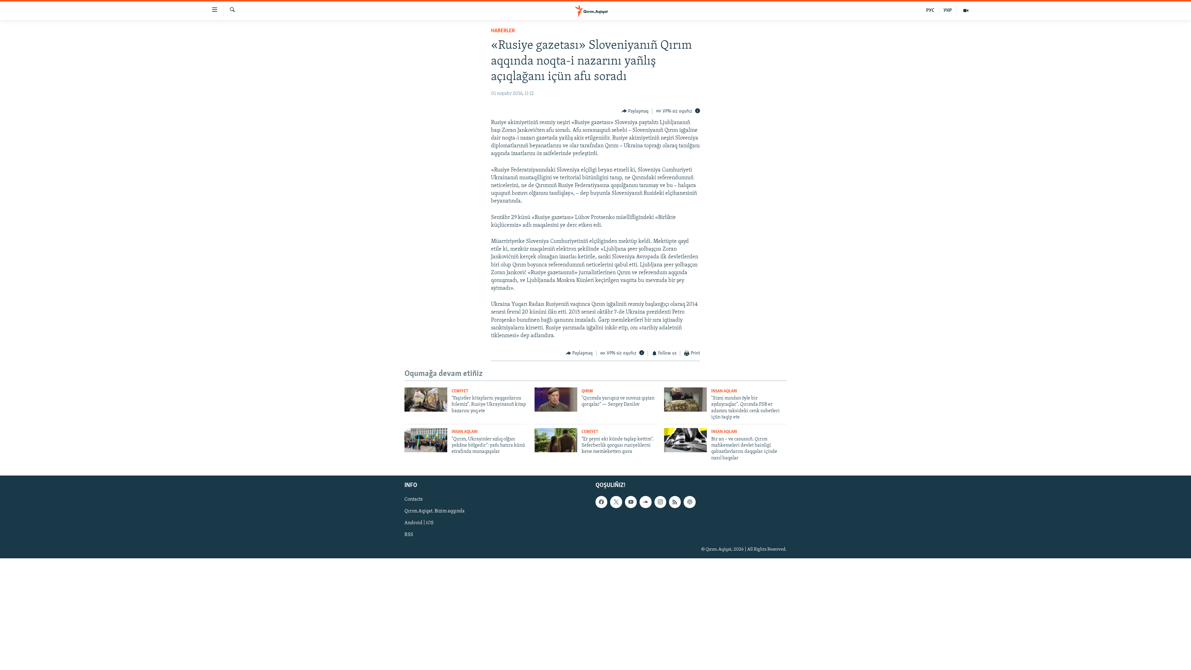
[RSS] (675, 502)
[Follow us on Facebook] (601, 502)
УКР (947, 10)
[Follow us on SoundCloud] (645, 502)
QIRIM (587, 391)
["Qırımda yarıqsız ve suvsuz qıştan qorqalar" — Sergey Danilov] (555, 399)
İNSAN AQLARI (724, 391)
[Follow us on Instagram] (660, 502)
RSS (408, 535)
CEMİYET (460, 391)
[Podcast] (689, 502)
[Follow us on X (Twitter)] (616, 502)
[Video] (966, 10)
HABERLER (503, 31)
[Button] (635, 111)
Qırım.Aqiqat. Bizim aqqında (434, 511)
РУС (930, 10)
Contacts (413, 499)
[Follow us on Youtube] (631, 502)
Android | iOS (419, 523)
